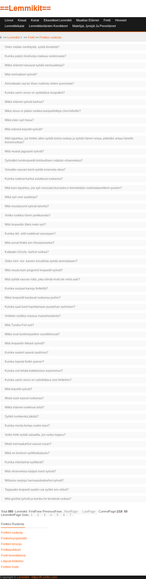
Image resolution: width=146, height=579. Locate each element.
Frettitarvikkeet (11, 549)
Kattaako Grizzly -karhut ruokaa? (27, 252)
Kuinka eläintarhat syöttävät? (24, 462)
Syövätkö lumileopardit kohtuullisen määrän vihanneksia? (44, 160)
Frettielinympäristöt (14, 538)
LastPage (89, 511)
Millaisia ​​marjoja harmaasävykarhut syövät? (34, 480)
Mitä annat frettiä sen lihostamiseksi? (29, 242)
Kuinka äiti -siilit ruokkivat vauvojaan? (30, 233)
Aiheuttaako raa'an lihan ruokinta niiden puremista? (39, 83)
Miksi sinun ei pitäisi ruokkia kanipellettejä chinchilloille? (43, 111)
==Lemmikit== (25, 8)
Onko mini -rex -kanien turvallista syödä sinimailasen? (41, 261)
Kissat (22, 20)
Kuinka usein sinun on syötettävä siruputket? (35, 92)
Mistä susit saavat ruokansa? (24, 398)
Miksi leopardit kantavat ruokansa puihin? (33, 297)
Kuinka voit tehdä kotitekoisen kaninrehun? (34, 370)
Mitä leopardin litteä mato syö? (25, 224)
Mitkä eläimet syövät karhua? (24, 101)
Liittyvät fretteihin (12, 561)
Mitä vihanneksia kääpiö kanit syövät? (30, 471)
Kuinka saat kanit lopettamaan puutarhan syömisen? (40, 306)
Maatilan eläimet (87, 20)
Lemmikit (13, 37)
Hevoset (120, 20)
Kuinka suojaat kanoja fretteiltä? (26, 288)
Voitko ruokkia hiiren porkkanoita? (27, 215)
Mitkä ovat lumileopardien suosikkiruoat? (32, 334)
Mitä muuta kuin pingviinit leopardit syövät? (34, 270)
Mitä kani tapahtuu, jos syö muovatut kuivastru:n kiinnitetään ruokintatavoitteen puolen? (63, 188)
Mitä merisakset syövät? (21, 74)
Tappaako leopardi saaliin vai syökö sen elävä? (37, 489)
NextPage (71, 511)
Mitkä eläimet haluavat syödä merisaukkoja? (34, 65)
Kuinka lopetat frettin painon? (24, 361)
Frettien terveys (11, 544)
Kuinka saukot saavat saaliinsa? (26, 352)
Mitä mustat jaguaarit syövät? (24, 151)
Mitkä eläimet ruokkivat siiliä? (24, 407)
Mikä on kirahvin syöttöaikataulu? (27, 453)
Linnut (9, 20)
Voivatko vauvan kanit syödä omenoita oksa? (35, 169)
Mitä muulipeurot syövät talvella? (27, 206)
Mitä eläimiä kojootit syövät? (24, 129)
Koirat (35, 20)
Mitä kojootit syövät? (18, 389)
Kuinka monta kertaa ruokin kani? (27, 425)
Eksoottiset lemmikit (57, 20)
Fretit (107, 20)
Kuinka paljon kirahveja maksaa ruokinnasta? (35, 56)
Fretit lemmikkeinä (13, 555)
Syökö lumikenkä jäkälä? (22, 416)
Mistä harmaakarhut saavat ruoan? (28, 443)
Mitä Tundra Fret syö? (19, 325)
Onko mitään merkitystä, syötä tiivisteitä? (32, 47)
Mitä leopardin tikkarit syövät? (25, 343)
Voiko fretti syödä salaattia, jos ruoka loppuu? (35, 434)
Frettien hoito (10, 567)
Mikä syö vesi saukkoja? (21, 197)
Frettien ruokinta (50, 37)
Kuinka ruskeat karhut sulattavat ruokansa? (34, 178)
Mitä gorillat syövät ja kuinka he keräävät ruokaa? (38, 498)
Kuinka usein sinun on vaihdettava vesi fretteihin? (38, 379)
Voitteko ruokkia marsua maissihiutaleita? (33, 315)
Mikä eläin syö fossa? (19, 120)
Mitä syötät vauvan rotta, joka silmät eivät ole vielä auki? (42, 279)
